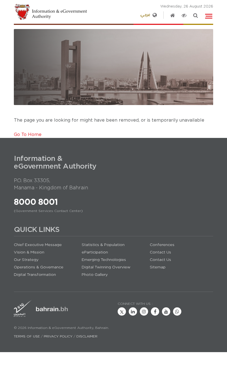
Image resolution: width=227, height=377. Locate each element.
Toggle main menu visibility (209, 16)
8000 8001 (36, 201)
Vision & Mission (29, 252)
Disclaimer (86, 336)
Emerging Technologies (104, 259)
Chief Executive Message (38, 244)
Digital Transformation (35, 274)
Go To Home (28, 134)
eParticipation (95, 252)
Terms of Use (27, 336)
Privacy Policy (58, 336)
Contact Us (160, 252)
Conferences (162, 244)
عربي (145, 15)
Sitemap (158, 267)
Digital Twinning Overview (106, 267)
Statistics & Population (103, 244)
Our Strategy (26, 259)
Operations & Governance (38, 267)
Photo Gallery (95, 274)
